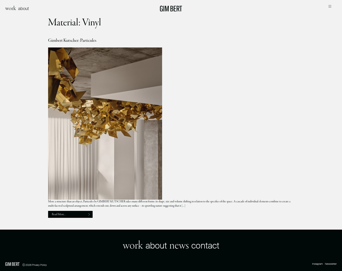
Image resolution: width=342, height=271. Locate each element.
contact (205, 245)
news (179, 246)
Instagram (317, 263)
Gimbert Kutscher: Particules (72, 40)
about (23, 8)
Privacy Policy (39, 265)
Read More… (59, 214)
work (10, 8)
